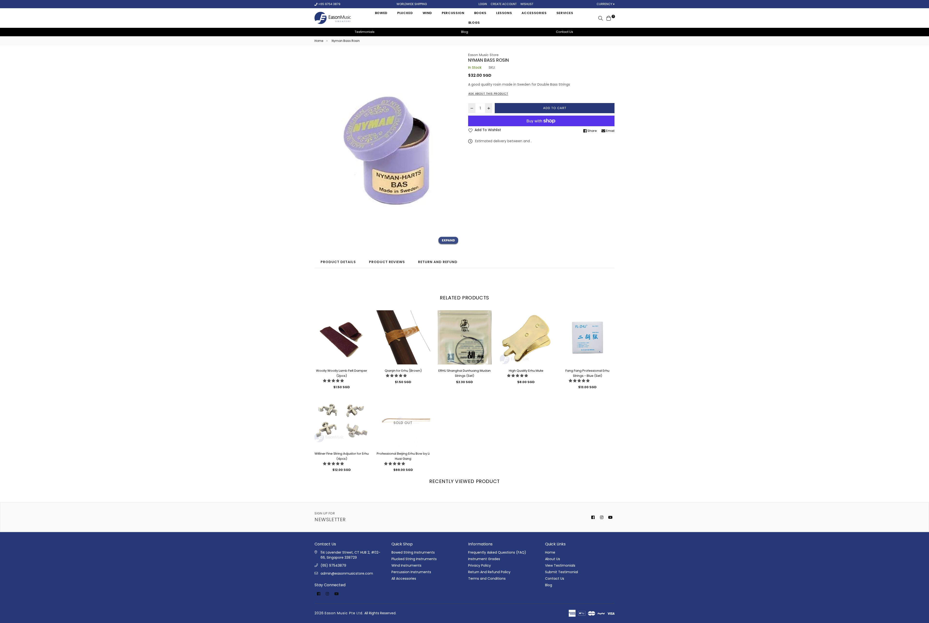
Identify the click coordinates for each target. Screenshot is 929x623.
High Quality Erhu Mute (526, 370)
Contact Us (564, 32)
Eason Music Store (483, 54)
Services (564, 13)
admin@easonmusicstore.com (347, 573)
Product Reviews (387, 262)
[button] (333, 380)
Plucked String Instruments (414, 558)
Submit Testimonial (561, 572)
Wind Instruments (406, 565)
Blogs (474, 22)
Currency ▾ (605, 4)
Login (483, 4)
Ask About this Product (488, 93)
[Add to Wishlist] (363, 322)
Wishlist (526, 4)
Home (319, 41)
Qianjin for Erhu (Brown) (403, 370)
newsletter (330, 517)
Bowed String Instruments (413, 552)
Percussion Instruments (411, 572)
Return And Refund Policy (489, 572)
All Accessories (403, 578)
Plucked (405, 13)
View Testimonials (560, 565)
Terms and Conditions (487, 578)
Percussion (453, 13)
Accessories (534, 13)
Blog (464, 32)
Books (480, 13)
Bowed (381, 13)
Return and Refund (437, 262)
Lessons (504, 13)
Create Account (504, 4)
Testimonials (365, 32)
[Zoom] (448, 240)
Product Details (338, 262)
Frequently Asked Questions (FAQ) (497, 552)
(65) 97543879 (333, 565)
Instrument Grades (484, 558)
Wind (427, 13)
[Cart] (609, 17)
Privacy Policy (479, 565)
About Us (552, 558)
